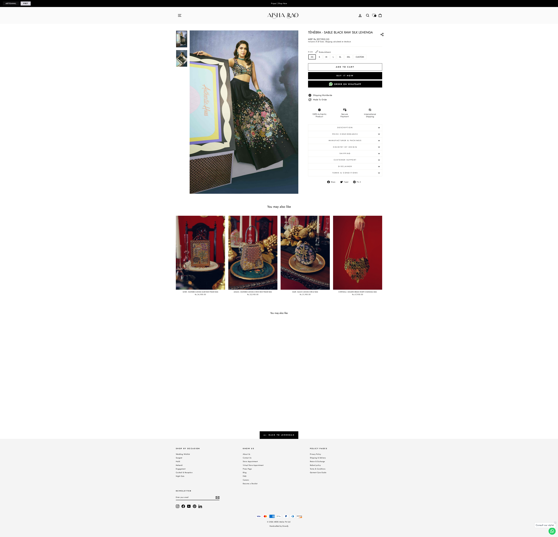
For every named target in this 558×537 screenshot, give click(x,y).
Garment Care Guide (318, 472)
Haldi (178, 461)
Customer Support (345, 160)
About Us (246, 454)
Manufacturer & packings (345, 140)
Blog (244, 472)
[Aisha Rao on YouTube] (189, 506)
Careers (246, 480)
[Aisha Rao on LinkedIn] (200, 506)
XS (312, 56)
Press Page (247, 469)
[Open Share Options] (382, 35)
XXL (348, 56)
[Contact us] (552, 531)
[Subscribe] (217, 497)
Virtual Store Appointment (253, 465)
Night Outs (180, 476)
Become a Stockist (250, 483)
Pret (25, 3)
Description (345, 127)
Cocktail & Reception (184, 472)
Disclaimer (345, 166)
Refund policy (315, 465)
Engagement (181, 469)
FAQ (244, 476)
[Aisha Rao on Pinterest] (194, 506)
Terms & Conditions (345, 173)
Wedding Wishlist (183, 454)
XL (340, 56)
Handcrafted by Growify (279, 526)
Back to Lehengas (281, 435)
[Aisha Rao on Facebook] (183, 506)
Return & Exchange (317, 461)
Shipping (328, 42)
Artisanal (11, 3)
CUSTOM (360, 56)
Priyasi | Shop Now (279, 3)
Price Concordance (345, 134)
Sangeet (179, 458)
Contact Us (247, 458)
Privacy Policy (315, 454)
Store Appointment (250, 461)
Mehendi (179, 465)
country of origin (345, 147)
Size (319, 52)
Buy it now (345, 75)
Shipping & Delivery (318, 458)
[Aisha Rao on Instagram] (177, 506)
